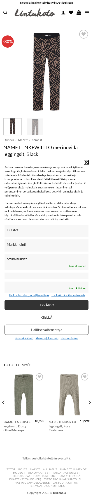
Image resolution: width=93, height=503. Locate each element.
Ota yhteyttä (70, 476)
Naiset (35, 469)
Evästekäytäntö (24, 338)
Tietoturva (21, 476)
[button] (86, 162)
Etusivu (8, 140)
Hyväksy (46, 305)
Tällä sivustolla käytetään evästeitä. (46, 458)
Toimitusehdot (45, 476)
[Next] (82, 71)
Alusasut (50, 469)
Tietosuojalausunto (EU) (64, 479)
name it (37, 140)
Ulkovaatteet (39, 472)
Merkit (23, 140)
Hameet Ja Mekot (73, 469)
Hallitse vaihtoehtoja (46, 330)
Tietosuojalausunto (47, 338)
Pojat (22, 469)
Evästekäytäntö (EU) (25, 479)
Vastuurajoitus (69, 338)
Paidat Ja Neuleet (66, 472)
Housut (19, 472)
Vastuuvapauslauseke (32, 482)
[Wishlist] (71, 12)
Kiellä (47, 317)
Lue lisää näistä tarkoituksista (68, 295)
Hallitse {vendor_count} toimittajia (29, 295)
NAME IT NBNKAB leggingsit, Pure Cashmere (62, 426)
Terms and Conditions (47, 485)
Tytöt (11, 469)
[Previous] (11, 71)
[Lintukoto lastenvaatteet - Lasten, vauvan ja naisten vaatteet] (35, 12)
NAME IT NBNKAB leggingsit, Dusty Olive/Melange (16, 426)
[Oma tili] (63, 12)
